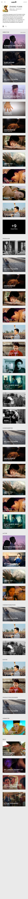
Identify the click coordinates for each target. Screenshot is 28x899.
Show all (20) (22, 32)
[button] (1, 2)
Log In (25, 2)
